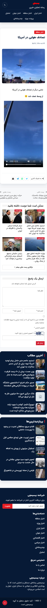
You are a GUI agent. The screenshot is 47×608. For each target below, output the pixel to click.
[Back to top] (4, 602)
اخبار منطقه (27, 13)
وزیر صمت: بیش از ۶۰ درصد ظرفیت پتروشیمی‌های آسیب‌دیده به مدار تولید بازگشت (19, 374)
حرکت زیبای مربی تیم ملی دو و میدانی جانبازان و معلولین (11, 196)
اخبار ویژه (41, 523)
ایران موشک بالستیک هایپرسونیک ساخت (39, 196)
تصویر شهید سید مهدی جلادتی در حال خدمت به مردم (20, 461)
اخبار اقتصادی (39, 538)
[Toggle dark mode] (4, 4)
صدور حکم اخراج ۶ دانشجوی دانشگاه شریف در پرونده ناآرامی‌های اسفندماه (18, 384)
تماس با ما (40, 565)
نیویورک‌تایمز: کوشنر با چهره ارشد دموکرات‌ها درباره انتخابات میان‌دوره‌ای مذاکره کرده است (20, 407)
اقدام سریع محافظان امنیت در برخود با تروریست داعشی (18, 428)
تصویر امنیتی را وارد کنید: (24, 333)
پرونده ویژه (29, 18)
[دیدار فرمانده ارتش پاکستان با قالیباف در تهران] (12, 216)
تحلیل (7, 13)
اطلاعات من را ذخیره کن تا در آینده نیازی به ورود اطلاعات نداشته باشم (24, 321)
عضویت (7, 506)
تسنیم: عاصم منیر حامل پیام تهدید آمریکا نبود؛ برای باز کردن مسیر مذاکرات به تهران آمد (19, 363)
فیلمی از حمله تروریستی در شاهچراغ (19, 470)
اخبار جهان (17, 13)
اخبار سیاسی (39, 542)
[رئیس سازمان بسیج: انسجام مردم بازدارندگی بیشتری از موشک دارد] (12, 244)
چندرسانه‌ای (17, 18)
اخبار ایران (38, 13)
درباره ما (41, 570)
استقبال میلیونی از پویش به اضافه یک (20, 450)
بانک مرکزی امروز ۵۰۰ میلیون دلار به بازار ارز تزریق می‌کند (19, 395)
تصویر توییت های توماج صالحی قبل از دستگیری (18, 439)
